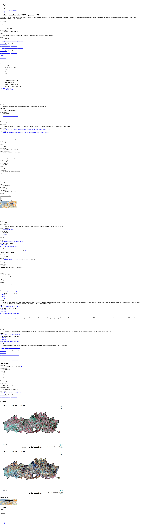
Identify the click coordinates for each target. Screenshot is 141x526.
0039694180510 (3, 58)
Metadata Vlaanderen (13, 10)
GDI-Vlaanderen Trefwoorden (5, 88)
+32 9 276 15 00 (3, 294)
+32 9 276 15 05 (3, 100)
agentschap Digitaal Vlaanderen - (12, 41)
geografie (6, 61)
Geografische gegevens (9, 89)
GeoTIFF (4, 234)
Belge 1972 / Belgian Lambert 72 (8, 229)
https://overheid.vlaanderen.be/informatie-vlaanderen (9, 298)
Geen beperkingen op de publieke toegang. (10, 116)
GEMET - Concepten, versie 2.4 (6, 60)
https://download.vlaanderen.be (30, 250)
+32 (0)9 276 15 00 (3, 44)
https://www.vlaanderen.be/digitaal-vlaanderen (8, 46)
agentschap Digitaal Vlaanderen (6, 95)
